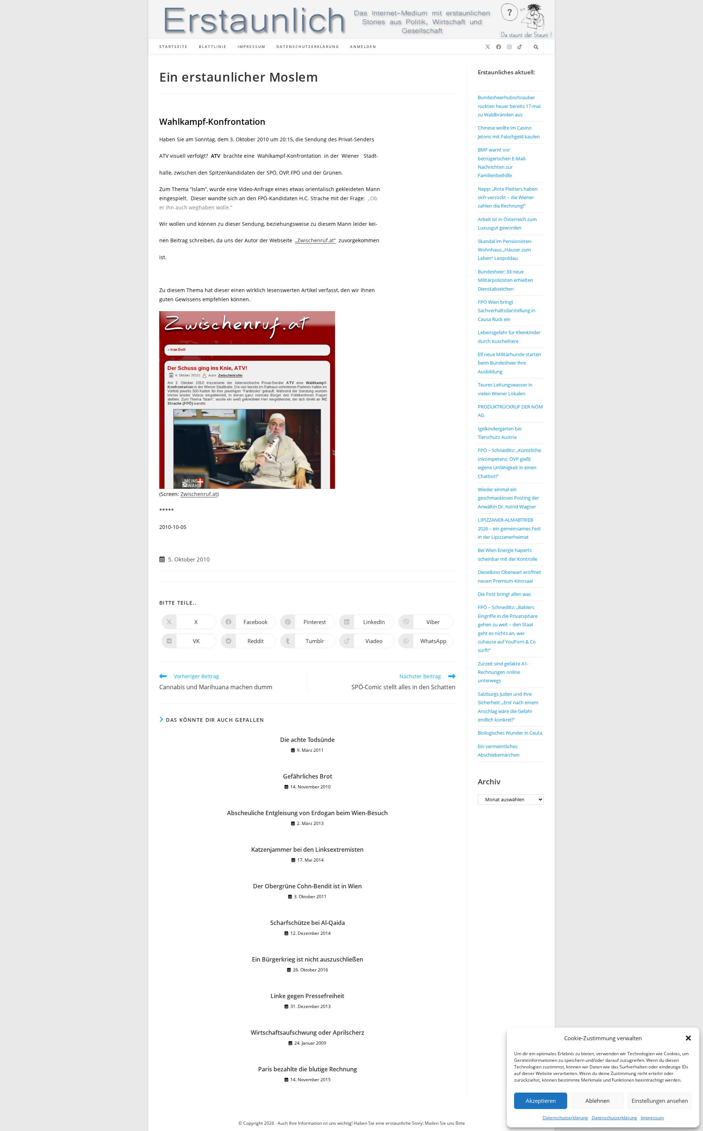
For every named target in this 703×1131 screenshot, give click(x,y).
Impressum (652, 1118)
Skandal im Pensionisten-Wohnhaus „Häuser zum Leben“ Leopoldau (505, 250)
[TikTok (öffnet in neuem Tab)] (519, 46)
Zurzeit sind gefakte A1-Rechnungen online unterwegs (503, 672)
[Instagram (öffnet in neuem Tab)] (509, 46)
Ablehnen (597, 1100)
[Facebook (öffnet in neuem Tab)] (498, 46)
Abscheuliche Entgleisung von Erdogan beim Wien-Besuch (307, 813)
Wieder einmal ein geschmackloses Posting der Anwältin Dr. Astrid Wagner (508, 498)
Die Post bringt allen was (504, 594)
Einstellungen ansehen (660, 1100)
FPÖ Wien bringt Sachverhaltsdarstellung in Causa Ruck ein (506, 310)
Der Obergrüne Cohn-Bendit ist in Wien (307, 886)
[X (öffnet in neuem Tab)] (487, 46)
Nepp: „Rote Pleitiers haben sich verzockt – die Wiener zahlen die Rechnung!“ (508, 197)
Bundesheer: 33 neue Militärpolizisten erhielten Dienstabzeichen (505, 280)
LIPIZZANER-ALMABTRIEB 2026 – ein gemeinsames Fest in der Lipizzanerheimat (509, 528)
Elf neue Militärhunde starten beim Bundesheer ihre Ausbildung (509, 363)
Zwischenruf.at (199, 493)
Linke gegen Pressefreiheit (307, 996)
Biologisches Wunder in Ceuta (510, 732)
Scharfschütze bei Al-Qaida (307, 923)
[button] (688, 1038)
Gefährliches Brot (307, 776)
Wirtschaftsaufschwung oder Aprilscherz (307, 1033)
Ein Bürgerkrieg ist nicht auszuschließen (307, 959)
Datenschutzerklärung (565, 1118)
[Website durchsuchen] (536, 47)
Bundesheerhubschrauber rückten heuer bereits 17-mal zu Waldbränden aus (509, 106)
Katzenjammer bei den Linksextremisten (307, 850)
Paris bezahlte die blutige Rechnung (307, 1069)
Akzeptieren (541, 1100)
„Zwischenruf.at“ (315, 240)
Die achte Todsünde (307, 740)
